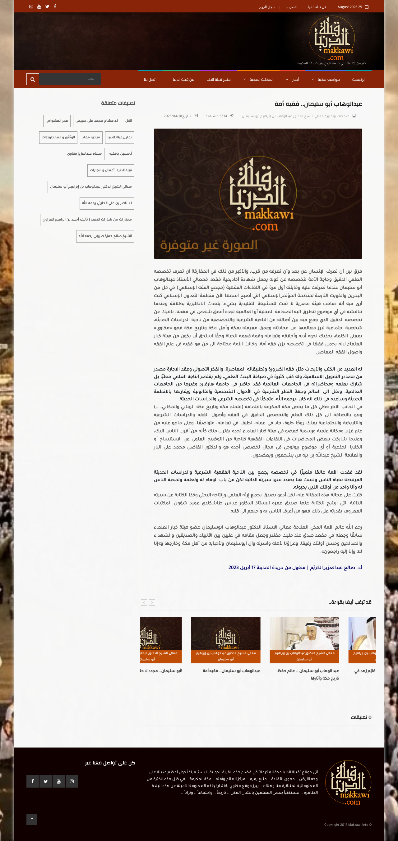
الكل (128, 121)
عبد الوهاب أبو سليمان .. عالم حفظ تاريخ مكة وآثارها (262, 675)
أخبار (295, 79)
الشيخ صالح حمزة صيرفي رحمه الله (105, 236)
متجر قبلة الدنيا (218, 79)
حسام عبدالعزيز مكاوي (84, 154)
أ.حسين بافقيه (120, 154)
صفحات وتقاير (338, 116)
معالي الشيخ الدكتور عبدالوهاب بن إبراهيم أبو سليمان (283, 116)
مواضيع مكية (328, 79)
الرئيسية (358, 79)
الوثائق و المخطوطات (58, 137)
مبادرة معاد (91, 137)
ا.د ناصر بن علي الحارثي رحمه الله (107, 203)
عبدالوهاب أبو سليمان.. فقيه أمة (185, 671)
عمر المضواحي (57, 121)
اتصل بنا (291, 6)
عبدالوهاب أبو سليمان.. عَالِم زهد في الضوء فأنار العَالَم (339, 675)
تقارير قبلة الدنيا (120, 137)
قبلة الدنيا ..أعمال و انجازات (111, 170)
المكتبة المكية (261, 79)
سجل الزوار (267, 6)
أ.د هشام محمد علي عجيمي (97, 121)
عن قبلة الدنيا (317, 6)
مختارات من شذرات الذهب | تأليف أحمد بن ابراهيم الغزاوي (87, 220)
